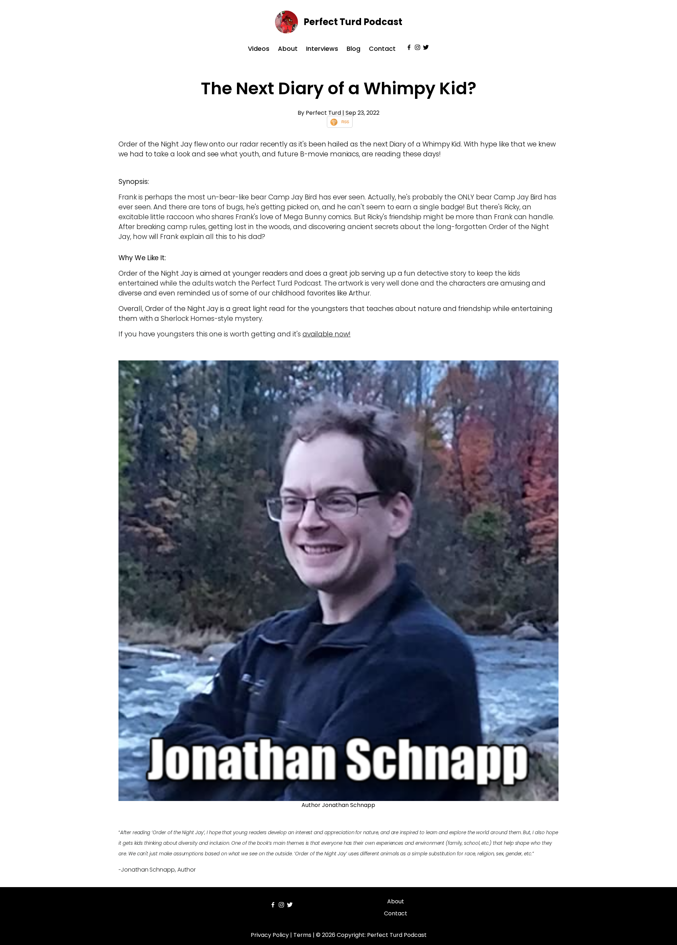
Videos (258, 48)
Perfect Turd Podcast (353, 22)
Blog (353, 48)
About (288, 48)
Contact (382, 48)
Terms (302, 935)
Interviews (322, 48)
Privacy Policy (270, 935)
